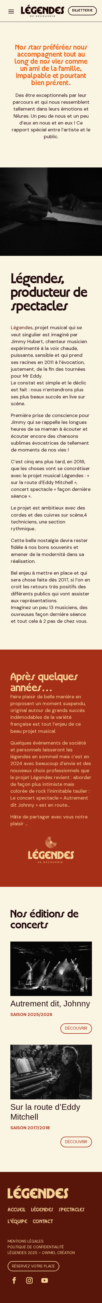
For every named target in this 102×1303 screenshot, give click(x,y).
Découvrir (76, 1028)
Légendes (22, 327)
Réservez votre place (33, 1266)
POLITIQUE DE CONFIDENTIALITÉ (36, 1246)
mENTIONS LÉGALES (26, 1241)
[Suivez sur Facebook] (14, 1280)
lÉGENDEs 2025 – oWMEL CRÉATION (41, 1252)
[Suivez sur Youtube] (44, 1280)
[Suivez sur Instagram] (29, 1280)
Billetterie (82, 10)
